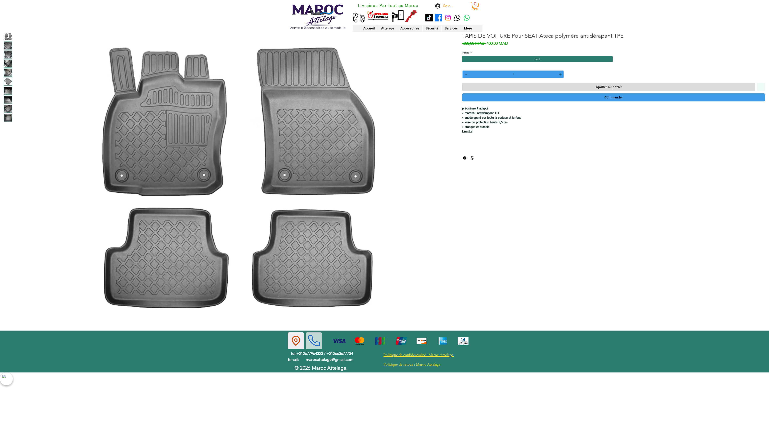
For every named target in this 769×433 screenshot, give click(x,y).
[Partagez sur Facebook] (464, 158)
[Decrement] (465, 74)
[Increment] (560, 74)
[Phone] (314, 340)
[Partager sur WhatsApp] (472, 158)
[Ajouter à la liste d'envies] (761, 87)
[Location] (296, 340)
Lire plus (467, 131)
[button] (475, 6)
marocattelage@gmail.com (329, 359)
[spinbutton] (513, 74)
